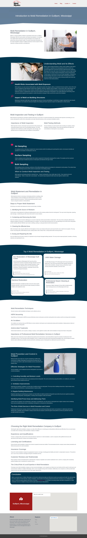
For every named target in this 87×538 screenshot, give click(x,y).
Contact (74, 3)
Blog (61, 3)
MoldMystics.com (41, 480)
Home (56, 3)
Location (67, 3)
